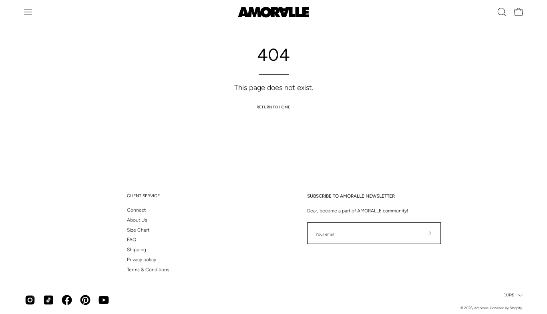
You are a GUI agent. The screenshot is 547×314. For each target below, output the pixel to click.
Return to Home (273, 107)
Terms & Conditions (148, 269)
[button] (501, 12)
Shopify (516, 308)
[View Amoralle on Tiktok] (48, 300)
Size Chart (138, 230)
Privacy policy (141, 259)
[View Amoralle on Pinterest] (85, 300)
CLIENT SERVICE (143, 195)
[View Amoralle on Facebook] (67, 300)
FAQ (131, 239)
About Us (137, 220)
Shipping (136, 249)
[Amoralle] (273, 12)
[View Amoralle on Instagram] (30, 300)
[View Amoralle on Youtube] (104, 300)
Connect (136, 210)
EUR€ (508, 295)
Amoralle (481, 308)
